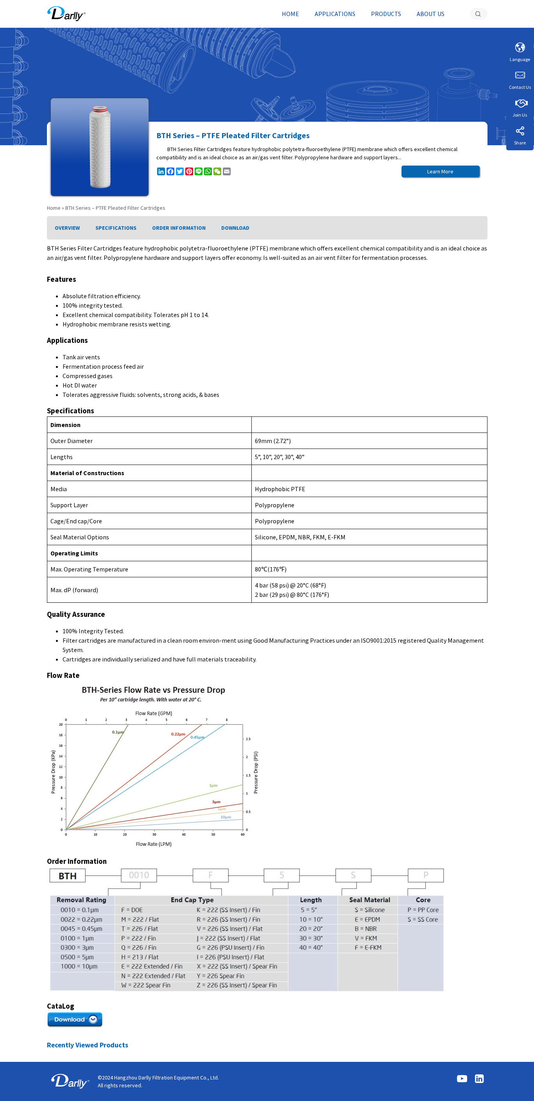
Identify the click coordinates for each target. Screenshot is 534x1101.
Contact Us (520, 87)
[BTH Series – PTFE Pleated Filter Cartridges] (66, 14)
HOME (290, 14)
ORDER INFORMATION (179, 227)
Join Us (519, 115)
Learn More (440, 171)
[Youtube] (462, 1079)
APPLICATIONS (335, 14)
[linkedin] (479, 1079)
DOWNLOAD (235, 227)
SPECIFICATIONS (115, 227)
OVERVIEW (67, 227)
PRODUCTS (386, 14)
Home (54, 207)
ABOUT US (430, 14)
